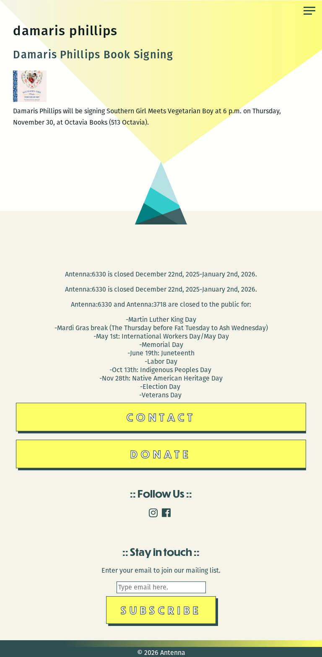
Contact (161, 416)
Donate (161, 453)
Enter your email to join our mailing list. (161, 570)
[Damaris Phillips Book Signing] (30, 100)
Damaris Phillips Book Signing (93, 54)
